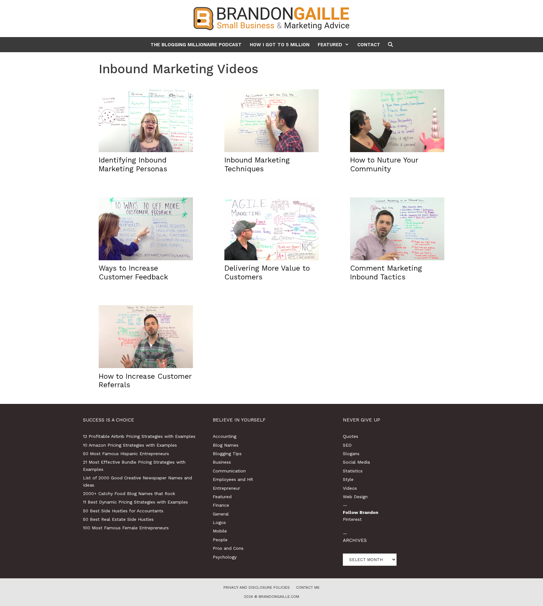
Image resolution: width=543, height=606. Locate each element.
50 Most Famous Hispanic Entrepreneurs (126, 453)
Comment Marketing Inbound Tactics (386, 272)
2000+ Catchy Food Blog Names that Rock (129, 493)
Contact (368, 44)
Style (348, 479)
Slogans (351, 453)
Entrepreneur (226, 488)
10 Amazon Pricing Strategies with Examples (130, 445)
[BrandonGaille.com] (271, 18)
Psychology (225, 556)
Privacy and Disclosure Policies (256, 587)
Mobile (220, 530)
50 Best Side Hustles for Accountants (123, 510)
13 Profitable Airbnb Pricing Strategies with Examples (139, 436)
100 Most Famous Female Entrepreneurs (126, 527)
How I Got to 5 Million (280, 44)
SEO (347, 445)
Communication (229, 470)
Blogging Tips (227, 453)
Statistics (353, 470)
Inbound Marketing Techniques (257, 164)
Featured (330, 44)
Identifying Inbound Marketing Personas (133, 164)
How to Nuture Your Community (384, 164)
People (220, 539)
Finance (221, 505)
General (221, 513)
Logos (219, 522)
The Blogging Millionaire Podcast (196, 44)
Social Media (356, 462)
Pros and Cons (228, 548)
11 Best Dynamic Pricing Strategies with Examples (135, 501)
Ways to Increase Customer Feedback (133, 272)
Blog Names (226, 445)
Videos (350, 488)
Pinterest (352, 519)
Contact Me (308, 587)
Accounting (224, 436)
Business (222, 462)
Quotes (350, 436)
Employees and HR (233, 479)
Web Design (355, 496)
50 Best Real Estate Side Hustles (118, 519)
